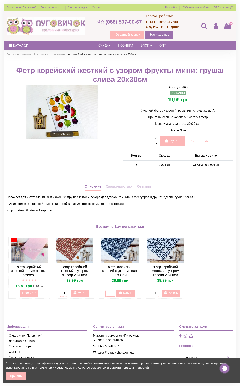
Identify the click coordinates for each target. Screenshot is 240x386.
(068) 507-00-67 (123, 22)
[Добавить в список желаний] (193, 141)
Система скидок (78, 7)
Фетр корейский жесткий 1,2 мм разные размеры (29, 271)
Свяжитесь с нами (21, 357)
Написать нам (160, 34)
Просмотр (29, 292)
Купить (175, 141)
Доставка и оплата (52, 7)
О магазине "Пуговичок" (22, 7)
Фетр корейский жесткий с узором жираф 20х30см (74, 271)
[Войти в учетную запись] (216, 26)
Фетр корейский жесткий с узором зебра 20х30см (120, 271)
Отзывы (96, 7)
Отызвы (144, 186)
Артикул (174, 87)
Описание (93, 186)
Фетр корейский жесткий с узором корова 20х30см (165, 271)
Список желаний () (197, 7)
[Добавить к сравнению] (207, 141)
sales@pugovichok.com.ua (116, 352)
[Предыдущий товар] (230, 54)
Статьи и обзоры (20, 346)
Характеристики (119, 186)
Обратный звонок (128, 34)
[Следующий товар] (232, 54)
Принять (16, 376)
